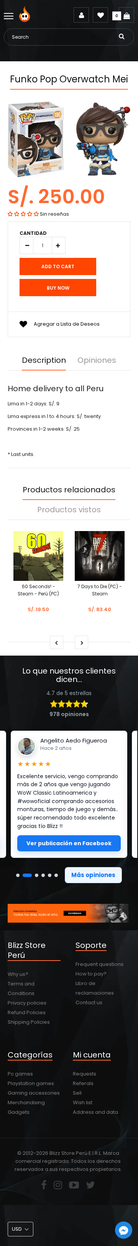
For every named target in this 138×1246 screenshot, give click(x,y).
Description (44, 360)
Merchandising (26, 1102)
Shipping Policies (29, 1022)
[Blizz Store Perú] (26, 20)
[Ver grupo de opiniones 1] (18, 875)
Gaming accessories (34, 1093)
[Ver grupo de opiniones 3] (36, 875)
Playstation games (31, 1083)
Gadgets (19, 1112)
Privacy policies (27, 1003)
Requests (84, 1073)
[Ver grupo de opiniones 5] (49, 875)
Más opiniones (93, 875)
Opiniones (96, 360)
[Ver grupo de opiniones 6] (56, 875)
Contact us (89, 1002)
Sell (77, 1093)
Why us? (18, 974)
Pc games (20, 1073)
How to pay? (91, 973)
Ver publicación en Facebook (69, 843)
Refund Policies (27, 1012)
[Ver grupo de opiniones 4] (43, 875)
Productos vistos (69, 509)
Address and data (95, 1112)
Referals (83, 1083)
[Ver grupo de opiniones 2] (27, 875)
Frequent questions (99, 964)
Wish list (82, 1102)
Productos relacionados (69, 489)
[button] (23, 214)
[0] (126, 15)
